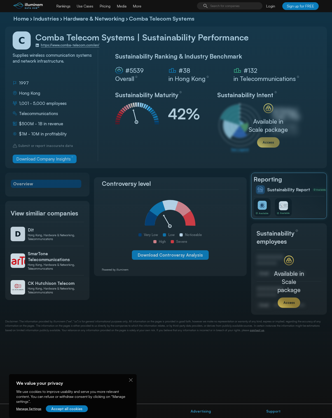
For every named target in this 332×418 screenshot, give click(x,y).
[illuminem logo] (28, 6)
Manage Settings (28, 409)
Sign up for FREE (300, 6)
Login (270, 6)
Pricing (105, 6)
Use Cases (85, 6)
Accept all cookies (66, 408)
